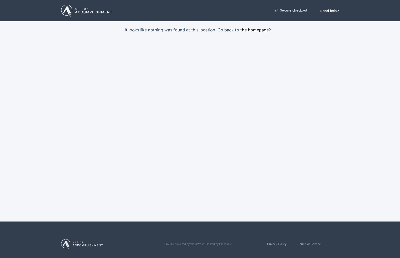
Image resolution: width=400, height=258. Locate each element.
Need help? (329, 11)
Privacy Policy (277, 244)
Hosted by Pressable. (219, 244)
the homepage (254, 29)
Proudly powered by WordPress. (184, 244)
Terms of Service (309, 244)
